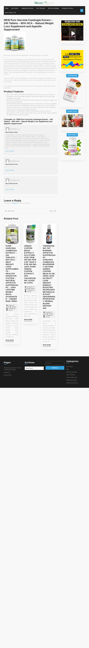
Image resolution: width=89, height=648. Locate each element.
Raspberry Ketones (67, 8)
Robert (14, 307)
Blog (67, 369)
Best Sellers (15, 8)
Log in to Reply (10, 151)
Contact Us (7, 372)
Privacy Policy (7, 375)
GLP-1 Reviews (40, 8)
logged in (15, 203)
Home (6, 8)
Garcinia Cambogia (53, 8)
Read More (10, 340)
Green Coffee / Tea (10, 12)
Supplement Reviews (27, 8)
